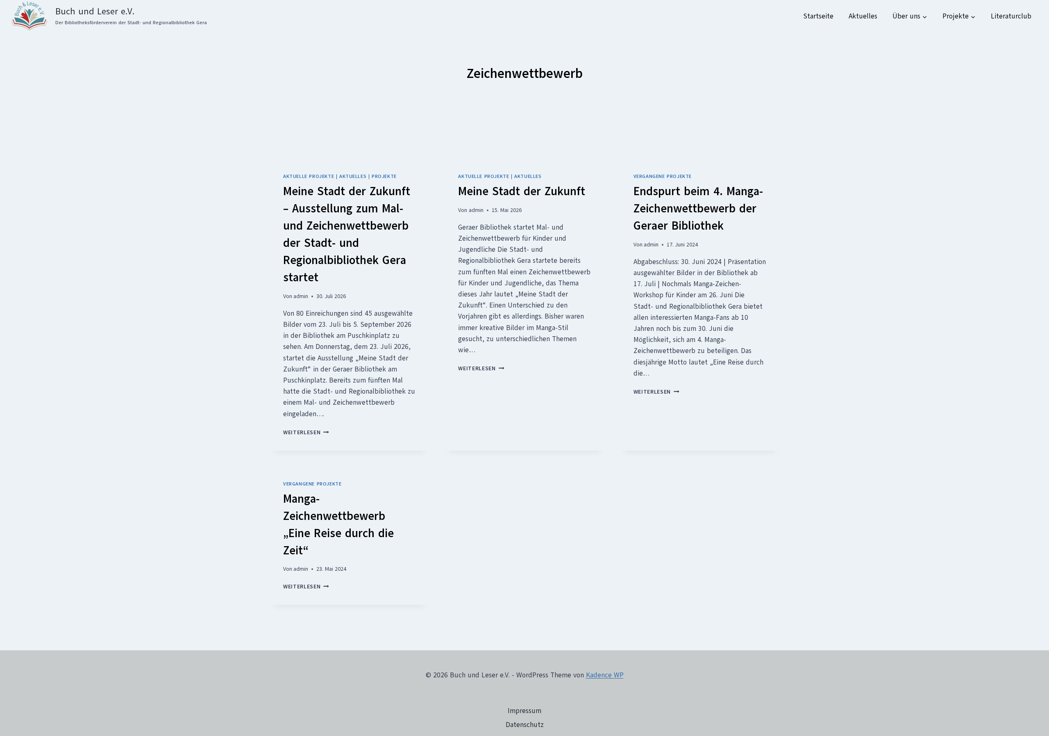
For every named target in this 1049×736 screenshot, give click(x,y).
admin (300, 296)
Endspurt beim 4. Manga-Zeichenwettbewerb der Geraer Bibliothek (698, 208)
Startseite (818, 16)
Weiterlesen (306, 432)
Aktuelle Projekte (308, 176)
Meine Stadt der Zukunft (521, 191)
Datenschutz (525, 724)
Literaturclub (1011, 16)
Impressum (524, 710)
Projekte (384, 176)
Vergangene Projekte (662, 176)
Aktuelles (863, 16)
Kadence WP (605, 675)
